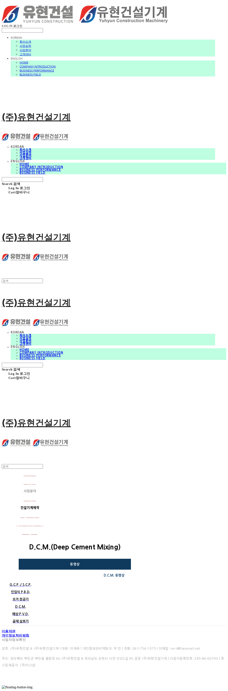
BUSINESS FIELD (30, 74)
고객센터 (25, 54)
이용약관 (9, 631)
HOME (24, 62)
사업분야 (25, 50)
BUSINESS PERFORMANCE (37, 70)
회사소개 (25, 42)
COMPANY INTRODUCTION (38, 66)
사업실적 (25, 46)
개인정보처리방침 (15, 635)
